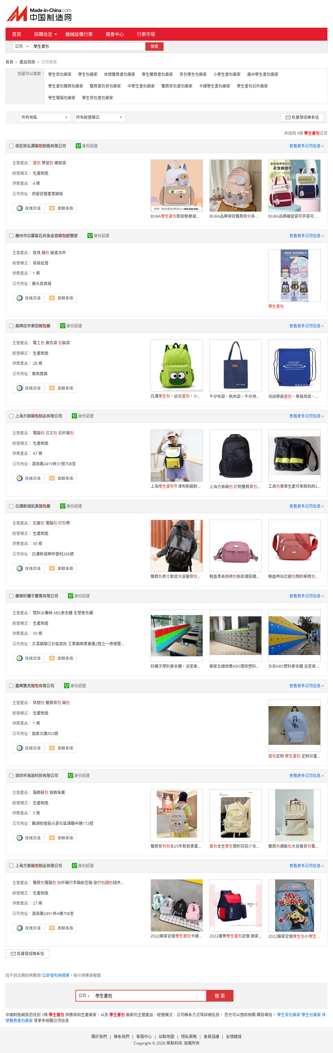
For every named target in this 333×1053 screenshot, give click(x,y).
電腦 (39, 433)
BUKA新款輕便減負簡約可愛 (177, 216)
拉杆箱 (66, 433)
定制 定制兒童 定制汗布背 (294, 756)
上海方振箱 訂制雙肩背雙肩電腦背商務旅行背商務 (235, 486)
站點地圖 (166, 1036)
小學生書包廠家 (227, 74)
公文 (51, 433)
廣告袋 (51, 343)
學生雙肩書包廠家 (157, 74)
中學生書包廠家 (141, 86)
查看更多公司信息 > (306, 146)
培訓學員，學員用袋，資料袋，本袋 (294, 396)
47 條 (37, 453)
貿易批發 (40, 263)
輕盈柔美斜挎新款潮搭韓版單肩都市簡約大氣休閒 (235, 576)
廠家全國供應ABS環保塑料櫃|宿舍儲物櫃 (235, 666)
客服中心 (144, 1036)
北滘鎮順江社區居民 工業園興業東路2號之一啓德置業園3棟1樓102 (90, 644)
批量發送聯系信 (305, 117)
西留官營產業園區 (47, 194)
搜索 (154, 46)
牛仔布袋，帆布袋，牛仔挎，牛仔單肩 (235, 396)
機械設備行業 (79, 34)
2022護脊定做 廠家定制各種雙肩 (235, 936)
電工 (39, 343)
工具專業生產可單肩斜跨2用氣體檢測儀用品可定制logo (294, 486)
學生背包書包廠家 (97, 98)
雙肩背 (53, 702)
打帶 (64, 523)
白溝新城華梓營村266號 (53, 554)
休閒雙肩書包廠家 (119, 74)
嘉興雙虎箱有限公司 (34, 686)
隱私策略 (189, 1036)
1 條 (36, 273)
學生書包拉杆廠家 (252, 86)
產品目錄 (27, 62)
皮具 (37, 252)
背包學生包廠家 (193, 74)
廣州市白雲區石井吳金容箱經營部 (46, 236)
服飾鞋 (40, 792)
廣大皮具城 (41, 283)
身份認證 (90, 146)
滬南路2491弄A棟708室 (53, 913)
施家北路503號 (45, 733)
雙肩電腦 (44, 882)
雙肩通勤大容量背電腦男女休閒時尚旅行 (294, 846)
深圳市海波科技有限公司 (36, 775)
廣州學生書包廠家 (262, 74)
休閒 (39, 702)
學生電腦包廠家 (61, 98)
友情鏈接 (234, 1036)
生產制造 (40, 173)
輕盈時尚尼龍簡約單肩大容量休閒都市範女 (294, 576)
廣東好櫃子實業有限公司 (36, 596)
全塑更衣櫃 (83, 613)
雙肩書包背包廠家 (105, 86)
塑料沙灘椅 (42, 613)
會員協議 (211, 1036)
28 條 (37, 363)
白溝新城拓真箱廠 (32, 506)
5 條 (36, 813)
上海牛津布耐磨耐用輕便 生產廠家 (177, 486)
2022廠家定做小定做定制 (294, 936)
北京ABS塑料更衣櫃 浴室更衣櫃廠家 (294, 666)
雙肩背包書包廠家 (177, 86)
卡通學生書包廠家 (214, 86)
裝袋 (64, 343)
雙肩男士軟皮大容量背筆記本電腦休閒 (177, 576)
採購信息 (43, 34)
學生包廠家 (88, 74)
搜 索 (220, 995)
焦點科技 (174, 1043)
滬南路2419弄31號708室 (54, 464)
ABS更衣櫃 (63, 613)
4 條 (36, 183)
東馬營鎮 (39, 373)
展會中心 (115, 34)
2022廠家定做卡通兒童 (177, 936)
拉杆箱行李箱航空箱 (74, 882)
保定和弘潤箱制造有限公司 (40, 146)
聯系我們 (121, 1036)
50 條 (37, 543)
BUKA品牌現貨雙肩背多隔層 (235, 216)
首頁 (16, 34)
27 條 (37, 903)
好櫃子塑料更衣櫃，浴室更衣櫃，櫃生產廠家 (177, 666)
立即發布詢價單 (56, 975)
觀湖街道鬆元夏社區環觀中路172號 (62, 823)
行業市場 (146, 34)
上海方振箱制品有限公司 (38, 416)
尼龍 (39, 523)
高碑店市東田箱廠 (32, 326)
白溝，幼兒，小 (177, 396)
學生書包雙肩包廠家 (65, 86)
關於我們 (99, 1036)
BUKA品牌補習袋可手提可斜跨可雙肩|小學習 (294, 216)
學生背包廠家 (60, 74)
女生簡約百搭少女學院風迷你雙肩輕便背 (235, 846)
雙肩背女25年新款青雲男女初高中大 (177, 846)
